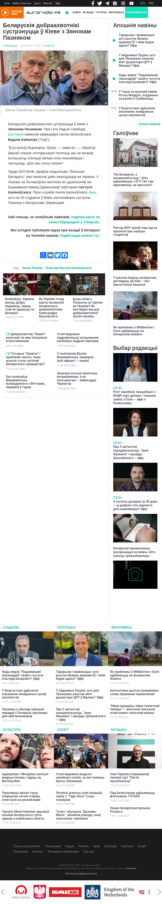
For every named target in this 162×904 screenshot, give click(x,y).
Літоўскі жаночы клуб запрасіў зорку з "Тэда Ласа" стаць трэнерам (79, 796)
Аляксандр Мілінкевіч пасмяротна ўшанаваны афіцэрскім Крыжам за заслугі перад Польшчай (134, 599)
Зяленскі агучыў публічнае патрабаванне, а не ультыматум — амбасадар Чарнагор (77, 378)
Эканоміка (121, 627)
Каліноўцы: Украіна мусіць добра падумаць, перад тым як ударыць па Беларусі (19, 306)
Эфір (57, 3)
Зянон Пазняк (32, 268)
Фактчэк (47, 3)
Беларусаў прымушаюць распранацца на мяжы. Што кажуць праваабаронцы (134, 552)
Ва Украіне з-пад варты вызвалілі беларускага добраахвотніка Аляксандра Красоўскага (51, 307)
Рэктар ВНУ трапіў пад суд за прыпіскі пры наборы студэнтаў (135, 231)
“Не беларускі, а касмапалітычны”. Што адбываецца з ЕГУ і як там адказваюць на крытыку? (133, 180)
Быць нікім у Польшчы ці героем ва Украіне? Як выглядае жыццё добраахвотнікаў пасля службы (88, 307)
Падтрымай (53, 846)
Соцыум (49, 45)
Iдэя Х (37, 3)
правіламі (131, 868)
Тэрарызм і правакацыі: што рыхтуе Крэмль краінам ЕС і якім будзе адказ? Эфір (137, 40)
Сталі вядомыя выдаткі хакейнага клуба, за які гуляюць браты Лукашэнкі (80, 777)
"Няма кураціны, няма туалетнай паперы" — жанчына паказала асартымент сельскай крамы (134, 709)
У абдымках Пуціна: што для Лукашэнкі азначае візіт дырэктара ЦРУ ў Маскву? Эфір (137, 60)
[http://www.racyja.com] (132, 892)
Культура (12, 730)
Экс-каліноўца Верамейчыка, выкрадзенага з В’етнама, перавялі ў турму (25, 382)
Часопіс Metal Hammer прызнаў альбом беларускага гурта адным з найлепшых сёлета (25, 815)
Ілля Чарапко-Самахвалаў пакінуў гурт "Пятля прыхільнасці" (129, 777)
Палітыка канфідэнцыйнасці (81, 873)
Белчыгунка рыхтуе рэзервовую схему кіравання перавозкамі (134, 692)
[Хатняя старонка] (43, 12)
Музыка (118, 730)
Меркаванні (116, 12)
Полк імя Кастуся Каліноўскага (68, 268)
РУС (151, 3)
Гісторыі (101, 12)
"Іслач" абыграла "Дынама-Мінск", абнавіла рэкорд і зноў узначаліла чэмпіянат (78, 815)
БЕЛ (142, 3)
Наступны (159, 892)
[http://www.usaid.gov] (146, 892)
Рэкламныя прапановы (63, 851)
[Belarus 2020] (55, 892)
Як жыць (88, 12)
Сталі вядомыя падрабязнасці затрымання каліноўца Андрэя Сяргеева (78, 337)
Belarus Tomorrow (22, 3)
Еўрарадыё (10, 46)
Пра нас (88, 851)
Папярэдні (2, 892)
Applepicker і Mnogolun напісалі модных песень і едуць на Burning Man (25, 777)
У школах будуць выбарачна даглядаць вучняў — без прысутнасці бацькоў (134, 281)
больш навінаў (149, 124)
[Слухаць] (120, 388)
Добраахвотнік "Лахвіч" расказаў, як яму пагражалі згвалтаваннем (26, 337)
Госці (7, 3)
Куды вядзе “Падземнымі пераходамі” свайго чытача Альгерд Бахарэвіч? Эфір (139, 78)
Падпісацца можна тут (79, 235)
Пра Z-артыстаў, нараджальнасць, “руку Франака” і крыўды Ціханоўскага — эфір (131, 452)
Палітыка (66, 627)
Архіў (96, 846)
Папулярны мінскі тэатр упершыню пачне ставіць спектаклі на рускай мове (21, 796)
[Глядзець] (8, 334)
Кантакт (37, 851)
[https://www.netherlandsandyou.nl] (100, 892)
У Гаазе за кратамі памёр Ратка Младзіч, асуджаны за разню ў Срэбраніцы (138, 95)
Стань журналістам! (27, 846)
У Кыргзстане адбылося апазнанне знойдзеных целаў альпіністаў (137, 111)
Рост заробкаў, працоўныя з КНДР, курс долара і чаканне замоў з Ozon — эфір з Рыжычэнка (134, 397)
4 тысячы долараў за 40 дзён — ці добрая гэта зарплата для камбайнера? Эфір (135, 505)
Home (67, 12)
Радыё (69, 846)
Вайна (77, 12)
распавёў (16, 134)
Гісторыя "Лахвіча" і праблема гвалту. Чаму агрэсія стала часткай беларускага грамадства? (25, 359)
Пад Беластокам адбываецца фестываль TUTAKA (132, 794)
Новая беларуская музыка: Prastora (130, 809)
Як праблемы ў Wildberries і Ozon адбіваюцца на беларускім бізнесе (133, 330)
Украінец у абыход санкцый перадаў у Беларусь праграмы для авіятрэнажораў (25, 712)
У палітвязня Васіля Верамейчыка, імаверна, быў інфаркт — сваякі (75, 357)
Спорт (63, 730)
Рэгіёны (83, 846)
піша (92, 192)
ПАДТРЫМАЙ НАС (136, 12)
